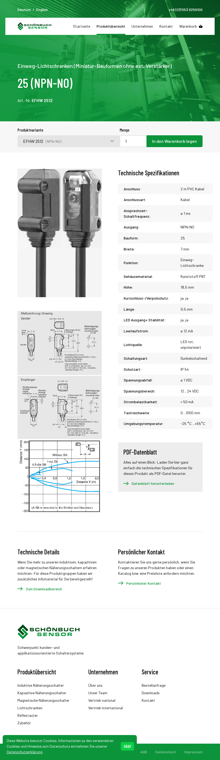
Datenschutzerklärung (24, 752)
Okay (127, 746)
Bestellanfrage (154, 685)
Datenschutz (165, 752)
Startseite (81, 26)
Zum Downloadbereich (44, 589)
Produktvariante (30, 129)
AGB (143, 752)
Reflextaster (27, 715)
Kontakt (166, 26)
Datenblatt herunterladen (153, 483)
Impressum (194, 752)
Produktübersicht (111, 26)
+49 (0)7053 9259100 (185, 9)
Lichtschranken (29, 708)
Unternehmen (142, 26)
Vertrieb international (105, 708)
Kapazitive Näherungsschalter (41, 692)
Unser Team (97, 692)
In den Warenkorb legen (174, 141)
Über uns (95, 685)
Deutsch (24, 9)
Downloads (151, 692)
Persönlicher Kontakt (143, 583)
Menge (124, 129)
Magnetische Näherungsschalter (43, 700)
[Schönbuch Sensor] (34, 26)
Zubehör (24, 723)
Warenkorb (188, 26)
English (42, 9)
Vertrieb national (101, 700)
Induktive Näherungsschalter (40, 685)
